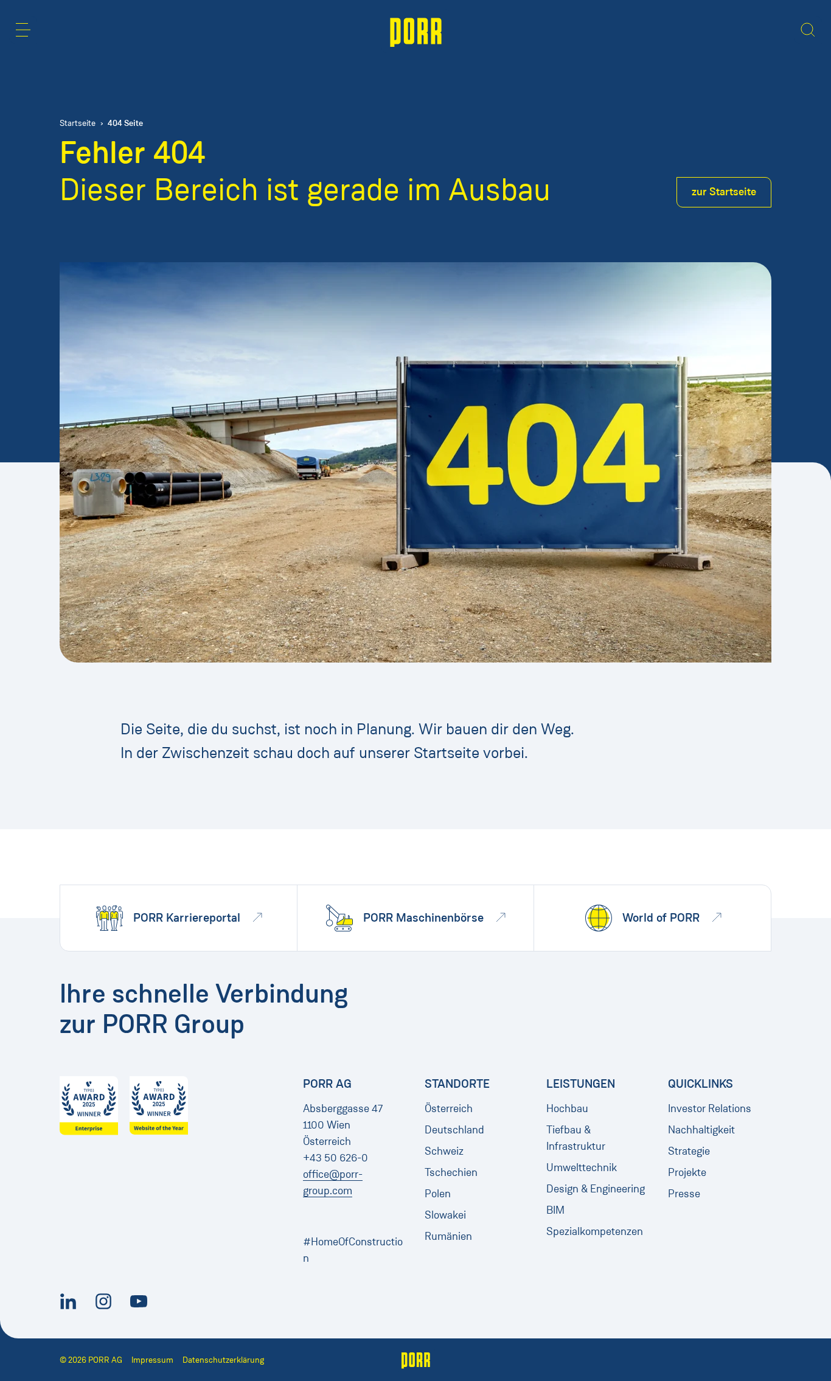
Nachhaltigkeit (701, 1129)
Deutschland (454, 1129)
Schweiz (444, 1151)
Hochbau (567, 1108)
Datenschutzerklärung (223, 1360)
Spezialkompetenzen (594, 1231)
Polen (438, 1193)
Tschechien (451, 1172)
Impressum (152, 1360)
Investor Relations (709, 1108)
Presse (684, 1193)
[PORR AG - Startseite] (416, 31)
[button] (23, 30)
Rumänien (448, 1236)
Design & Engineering (595, 1188)
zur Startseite (724, 191)
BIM (555, 1210)
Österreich (449, 1108)
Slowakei (445, 1215)
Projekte (687, 1172)
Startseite (78, 123)
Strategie (689, 1151)
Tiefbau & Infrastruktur (575, 1138)
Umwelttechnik (581, 1167)
